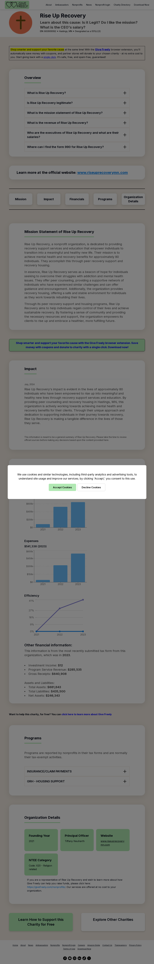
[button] (77, 482)
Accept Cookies (62, 487)
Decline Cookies (91, 487)
